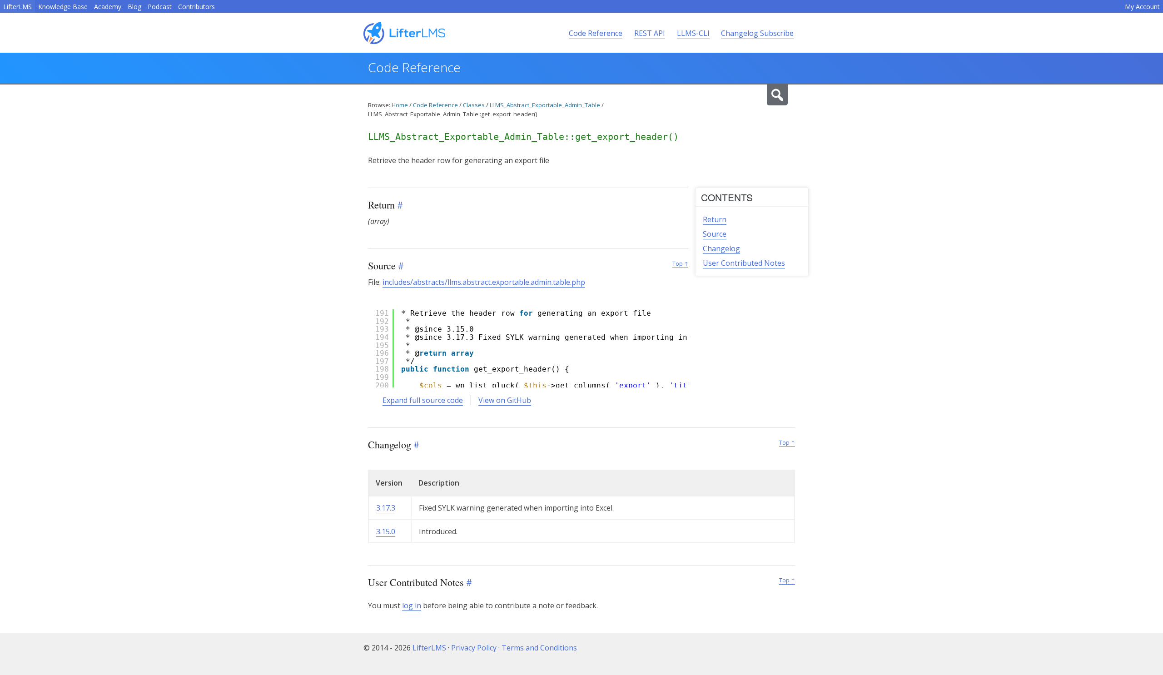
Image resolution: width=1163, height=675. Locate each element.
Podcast (160, 6)
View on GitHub (504, 400)
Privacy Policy (474, 648)
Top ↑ (680, 264)
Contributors (196, 6)
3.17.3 (385, 508)
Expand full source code (423, 400)
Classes (474, 105)
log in (411, 605)
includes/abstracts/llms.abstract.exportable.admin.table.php (484, 282)
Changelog (721, 248)
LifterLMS (17, 6)
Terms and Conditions (539, 648)
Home (400, 105)
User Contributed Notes (744, 263)
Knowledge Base (63, 6)
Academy (107, 6)
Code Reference (595, 33)
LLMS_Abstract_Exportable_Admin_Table (545, 105)
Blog (134, 6)
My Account (1142, 6)
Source (714, 234)
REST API (649, 33)
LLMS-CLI (693, 33)
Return (714, 219)
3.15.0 (385, 531)
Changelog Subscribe (757, 33)
